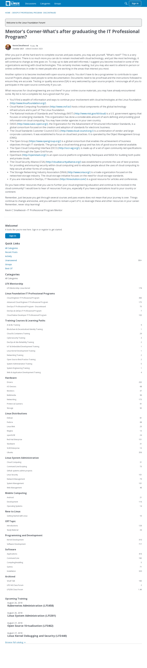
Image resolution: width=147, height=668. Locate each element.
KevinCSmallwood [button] (21, 45)
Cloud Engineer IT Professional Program (74, 298)
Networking (74, 399)
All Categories (11, 248)
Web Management (74, 487)
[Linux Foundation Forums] (13, 3)
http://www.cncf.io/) (60, 106)
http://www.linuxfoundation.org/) (28, 103)
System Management (74, 483)
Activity (8, 256)
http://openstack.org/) (35, 155)
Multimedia (74, 395)
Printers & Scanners (74, 404)
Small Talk (74, 581)
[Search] (126, 3)
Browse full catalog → (15, 642)
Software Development (74, 544)
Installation (74, 571)
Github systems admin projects (19, 471)
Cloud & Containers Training (74, 333)
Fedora (74, 422)
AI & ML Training (74, 325)
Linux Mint (74, 426)
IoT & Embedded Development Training (74, 346)
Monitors (74, 391)
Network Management (74, 479)
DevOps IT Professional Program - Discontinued (74, 306)
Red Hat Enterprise (74, 439)
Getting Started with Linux (74, 516)
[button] (8, 47)
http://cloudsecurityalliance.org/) (63, 161)
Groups (8, 264)
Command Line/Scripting (74, 466)
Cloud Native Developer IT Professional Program (74, 315)
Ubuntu (74, 452)
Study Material (74, 530)
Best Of (8, 268)
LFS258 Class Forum (74, 589)
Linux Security (74, 474)
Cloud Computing (74, 462)
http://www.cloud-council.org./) (77, 130)
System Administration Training (74, 364)
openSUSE (74, 435)
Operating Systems (74, 506)
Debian (74, 418)
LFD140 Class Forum (74, 585)
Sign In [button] (12, 235)
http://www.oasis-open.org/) (33, 123)
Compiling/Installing (74, 562)
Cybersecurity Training (74, 338)
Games (74, 567)
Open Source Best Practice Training (74, 359)
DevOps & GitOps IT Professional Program (74, 311)
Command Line (74, 558)
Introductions (74, 525)
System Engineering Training (74, 368)
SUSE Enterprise (74, 448)
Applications (74, 554)
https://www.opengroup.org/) (45, 141)
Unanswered (73, 260)
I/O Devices (74, 386)
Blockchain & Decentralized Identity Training (74, 329)
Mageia (74, 431)
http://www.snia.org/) (79, 172)
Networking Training (74, 355)
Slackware (74, 444)
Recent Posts (11, 252)
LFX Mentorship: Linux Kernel (74, 288)
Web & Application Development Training (74, 372)
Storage (74, 408)
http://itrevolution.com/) (73, 179)
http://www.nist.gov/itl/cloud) (90, 113)
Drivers (74, 382)
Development (74, 502)
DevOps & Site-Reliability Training (74, 342)
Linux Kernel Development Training (74, 351)
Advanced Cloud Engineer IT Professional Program (74, 302)
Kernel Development (74, 540)
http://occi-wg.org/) (69, 148)
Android (74, 497)
